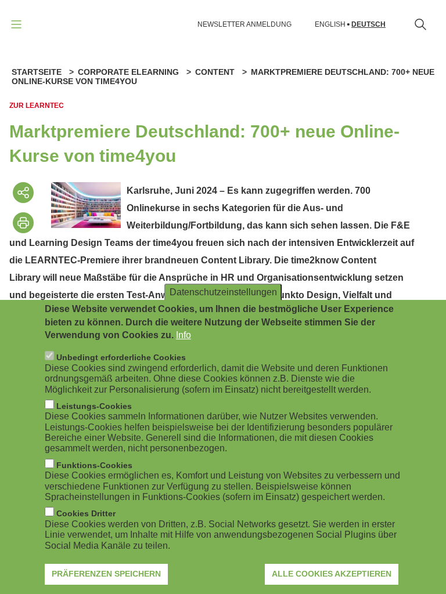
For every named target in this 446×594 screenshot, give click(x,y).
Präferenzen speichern (106, 573)
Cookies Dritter (86, 513)
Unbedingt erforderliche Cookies (121, 357)
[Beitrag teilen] (23, 192)
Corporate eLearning (128, 72)
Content (215, 72)
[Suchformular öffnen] (420, 24)
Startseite (37, 72)
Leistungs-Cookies (94, 406)
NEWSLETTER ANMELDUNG (244, 24)
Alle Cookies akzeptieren (331, 573)
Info (183, 335)
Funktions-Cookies (94, 465)
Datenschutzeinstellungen (223, 292)
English (330, 24)
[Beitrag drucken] (23, 222)
